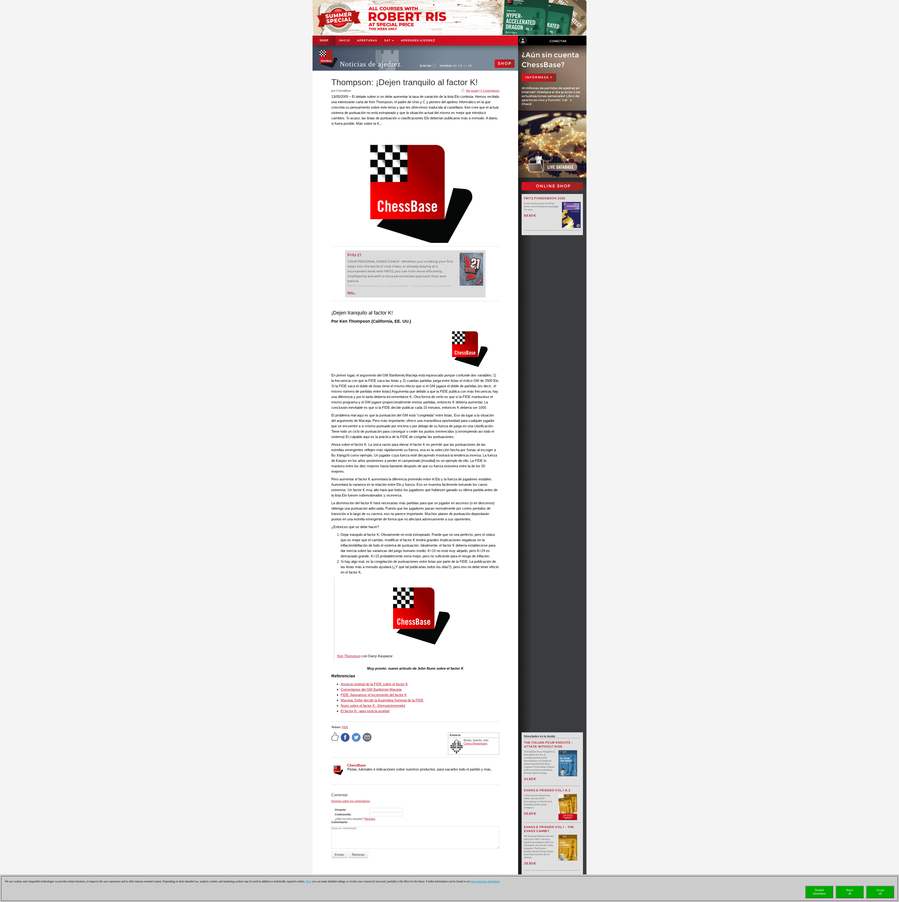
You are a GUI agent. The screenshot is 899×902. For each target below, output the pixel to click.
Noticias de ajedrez (370, 64)
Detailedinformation (819, 891)
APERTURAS (367, 40)
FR (470, 65)
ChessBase (356, 765)
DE (455, 65)
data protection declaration (485, 881)
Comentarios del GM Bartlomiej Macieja (371, 689)
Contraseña (342, 814)
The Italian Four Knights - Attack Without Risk (548, 745)
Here (308, 881)
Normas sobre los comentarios (350, 801)
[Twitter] (356, 737)
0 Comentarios (490, 90)
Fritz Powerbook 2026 (544, 198)
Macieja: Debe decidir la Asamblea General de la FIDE (382, 700)
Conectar (557, 41)
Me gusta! (472, 90)
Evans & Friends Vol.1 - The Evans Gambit (549, 829)
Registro (370, 819)
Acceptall (880, 891)
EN (460, 65)
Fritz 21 (354, 255)
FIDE (345, 727)
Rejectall (849, 891)
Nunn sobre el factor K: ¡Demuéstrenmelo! (373, 706)
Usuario (340, 809)
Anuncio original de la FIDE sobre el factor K (374, 684)
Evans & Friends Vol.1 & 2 (547, 790)
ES (465, 65)
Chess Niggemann (475, 743)
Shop (324, 40)
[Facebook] (345, 737)
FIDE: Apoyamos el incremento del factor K (374, 695)
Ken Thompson (349, 656)
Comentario (339, 822)
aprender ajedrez (418, 40)
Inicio (344, 40)
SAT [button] (387, 40)
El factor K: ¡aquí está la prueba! (365, 711)
